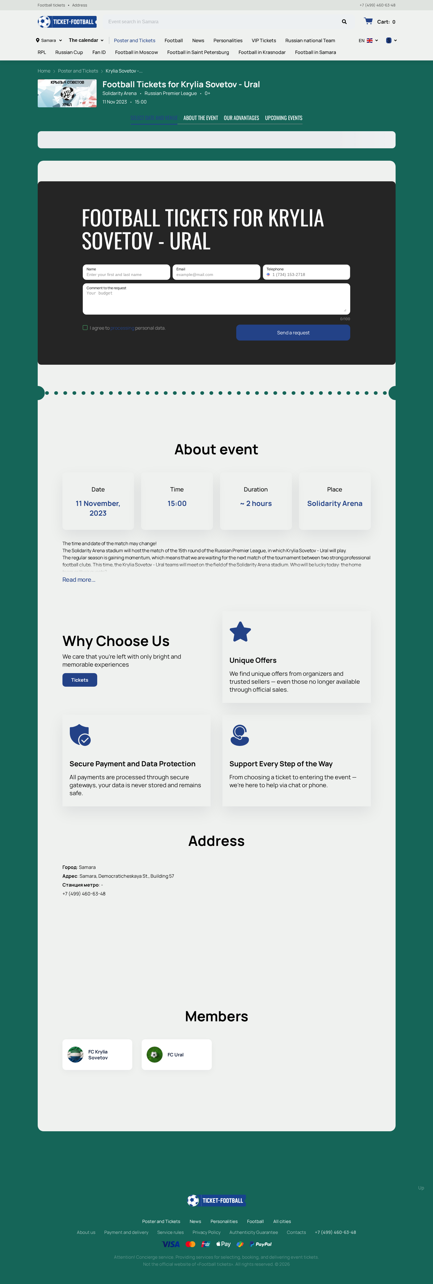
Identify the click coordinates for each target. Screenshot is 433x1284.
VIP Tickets (264, 40)
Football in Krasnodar (262, 52)
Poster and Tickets (134, 40)
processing (122, 328)
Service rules (170, 1232)
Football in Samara (315, 52)
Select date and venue (154, 117)
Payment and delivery (126, 1232)
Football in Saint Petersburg (198, 52)
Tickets (79, 680)
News (198, 40)
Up (421, 1188)
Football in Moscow (136, 52)
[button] (269, 274)
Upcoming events (284, 117)
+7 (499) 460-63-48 (378, 5)
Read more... (79, 579)
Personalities (228, 40)
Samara (48, 40)
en (361, 40)
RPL (42, 52)
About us (86, 1232)
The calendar (83, 40)
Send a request (293, 332)
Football (174, 40)
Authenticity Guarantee (253, 1232)
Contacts (296, 1232)
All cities (282, 1221)
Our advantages (241, 117)
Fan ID (99, 52)
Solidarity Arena (120, 93)
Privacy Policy (207, 1232)
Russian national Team (310, 40)
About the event (201, 117)
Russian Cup (69, 52)
